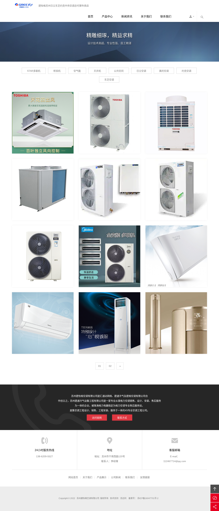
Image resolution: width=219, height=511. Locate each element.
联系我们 (165, 16)
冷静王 (176, 246)
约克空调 (186, 71)
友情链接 (145, 477)
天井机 (97, 71)
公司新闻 (116, 477)
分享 (214, 506)
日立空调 (141, 71)
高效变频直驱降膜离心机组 (42, 246)
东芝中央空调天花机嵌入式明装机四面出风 (46, 112)
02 (110, 366)
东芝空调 (109, 79)
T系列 (110, 313)
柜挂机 (57, 71)
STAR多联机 (33, 71)
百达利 (123, 498)
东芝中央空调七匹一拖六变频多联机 (109, 112)
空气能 (77, 71)
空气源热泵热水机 (42, 179)
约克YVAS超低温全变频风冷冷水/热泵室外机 (114, 179)
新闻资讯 (126, 16)
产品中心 (107, 16)
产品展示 (101, 477)
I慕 (176, 313)
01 (99, 366)
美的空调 (164, 71)
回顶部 (214, 489)
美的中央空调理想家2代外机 (109, 246)
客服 (191, 16)
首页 (90, 16)
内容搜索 (202, 16)
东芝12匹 (176, 112)
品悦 (43, 313)
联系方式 (122, 417)
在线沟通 (214, 498)
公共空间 (119, 71)
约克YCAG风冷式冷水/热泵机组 (176, 179)
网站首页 (73, 477)
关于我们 (146, 16)
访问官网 (97, 417)
